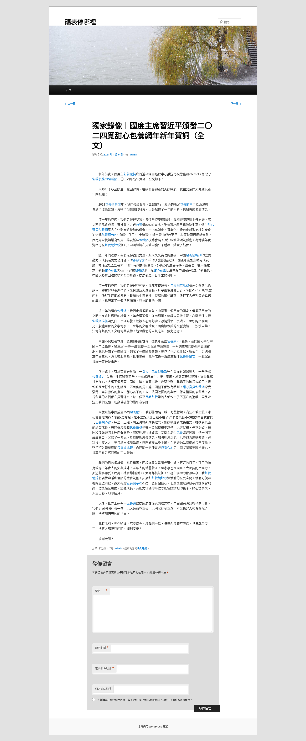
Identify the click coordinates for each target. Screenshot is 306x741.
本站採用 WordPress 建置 (153, 726)
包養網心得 (103, 422)
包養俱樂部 (113, 204)
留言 (101, 590)
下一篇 (236, 103)
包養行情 (138, 260)
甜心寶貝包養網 (194, 387)
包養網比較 (112, 245)
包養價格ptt (100, 179)
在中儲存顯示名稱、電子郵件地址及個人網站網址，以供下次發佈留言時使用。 (145, 700)
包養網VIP (109, 234)
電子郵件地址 (104, 668)
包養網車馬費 (179, 285)
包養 (139, 224)
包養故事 (186, 204)
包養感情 (129, 174)
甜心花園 (111, 270)
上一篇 (70, 103)
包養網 (112, 179)
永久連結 (142, 548)
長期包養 (151, 397)
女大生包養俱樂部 (154, 371)
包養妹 (139, 270)
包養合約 (167, 447)
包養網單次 (187, 356)
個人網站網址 (103, 688)
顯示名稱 (102, 647)
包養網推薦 (100, 321)
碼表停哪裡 (80, 21)
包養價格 (136, 427)
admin (133, 154)
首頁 (68, 90)
